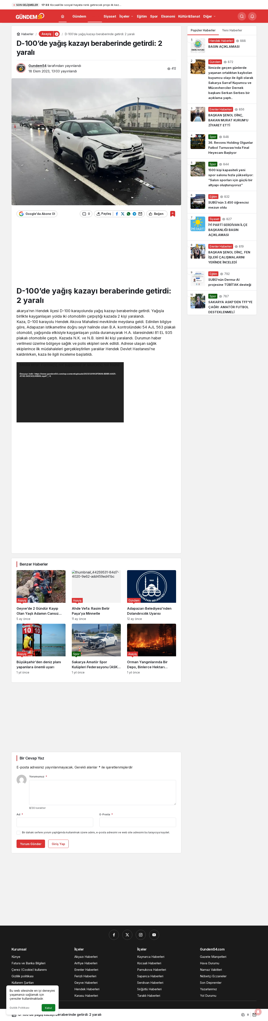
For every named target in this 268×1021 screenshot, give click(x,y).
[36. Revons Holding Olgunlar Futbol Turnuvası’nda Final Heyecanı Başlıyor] (221, 144)
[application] (70, 392)
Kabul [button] (48, 1007)
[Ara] (242, 16)
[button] (56, 34)
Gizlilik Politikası (19, 1007)
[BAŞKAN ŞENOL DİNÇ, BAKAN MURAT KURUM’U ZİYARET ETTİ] (221, 117)
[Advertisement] (96, 253)
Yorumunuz (38, 776)
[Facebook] (114, 935)
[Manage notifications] (258, 1011)
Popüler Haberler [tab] (203, 30)
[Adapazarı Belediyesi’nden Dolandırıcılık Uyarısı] (151, 595)
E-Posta (106, 814)
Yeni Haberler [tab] (232, 30)
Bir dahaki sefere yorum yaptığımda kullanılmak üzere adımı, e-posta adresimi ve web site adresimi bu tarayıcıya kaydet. (96, 832)
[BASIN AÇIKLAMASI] (221, 45)
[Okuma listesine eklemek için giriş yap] (172, 213)
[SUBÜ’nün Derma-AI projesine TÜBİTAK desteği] (221, 279)
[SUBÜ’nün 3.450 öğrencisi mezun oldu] (221, 202)
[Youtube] (154, 935)
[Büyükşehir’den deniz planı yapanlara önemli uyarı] (41, 649)
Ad (20, 814)
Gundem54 (37, 66)
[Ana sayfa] (62, 16)
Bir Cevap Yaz (32, 758)
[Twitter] (127, 935)
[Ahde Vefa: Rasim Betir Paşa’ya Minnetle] (96, 595)
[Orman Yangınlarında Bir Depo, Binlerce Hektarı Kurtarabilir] (151, 649)
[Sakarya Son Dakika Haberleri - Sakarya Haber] (30, 16)
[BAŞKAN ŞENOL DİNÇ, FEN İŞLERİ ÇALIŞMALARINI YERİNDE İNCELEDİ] (221, 254)
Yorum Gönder (30, 844)
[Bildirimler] (252, 16)
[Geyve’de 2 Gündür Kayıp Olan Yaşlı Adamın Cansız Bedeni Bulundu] (41, 595)
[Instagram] (141, 935)
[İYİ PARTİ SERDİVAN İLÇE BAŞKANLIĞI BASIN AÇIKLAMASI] (221, 227)
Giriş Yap (58, 844)
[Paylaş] (253, 1014)
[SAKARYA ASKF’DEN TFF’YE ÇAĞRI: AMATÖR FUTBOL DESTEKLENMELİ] (221, 303)
